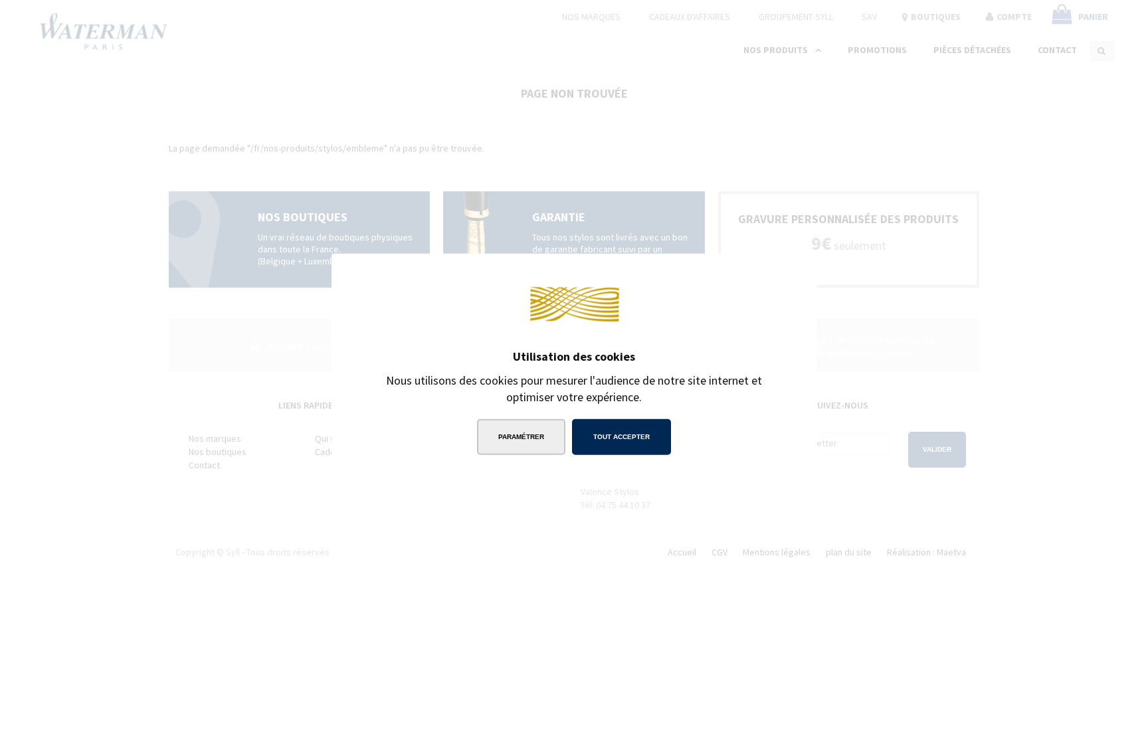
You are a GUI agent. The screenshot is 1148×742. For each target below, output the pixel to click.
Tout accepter (621, 436)
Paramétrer (521, 436)
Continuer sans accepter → (730, 273)
